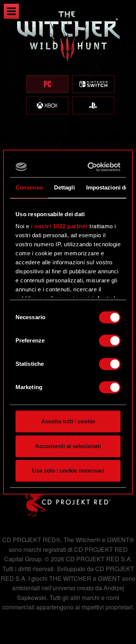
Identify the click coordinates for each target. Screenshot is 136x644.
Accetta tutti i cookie (68, 421)
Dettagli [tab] (64, 187)
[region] (68, 70)
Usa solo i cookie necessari (68, 470)
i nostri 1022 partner (59, 226)
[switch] (110, 341)
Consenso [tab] (29, 187)
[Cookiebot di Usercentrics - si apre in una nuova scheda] (91, 167)
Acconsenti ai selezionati (68, 446)
